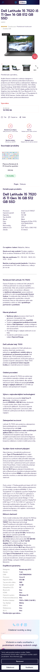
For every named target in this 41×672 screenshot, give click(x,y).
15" (20, 587)
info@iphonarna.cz (17, 624)
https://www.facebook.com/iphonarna (21, 624)
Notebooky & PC (25, 569)
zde (21, 656)
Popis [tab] (16, 184)
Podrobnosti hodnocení (24, 26)
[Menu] (23, 2)
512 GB (21, 580)
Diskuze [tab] (23, 184)
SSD (20, 582)
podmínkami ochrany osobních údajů (20, 645)
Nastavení (19, 661)
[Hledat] (3, 2)
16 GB (21, 585)
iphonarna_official (25, 624)
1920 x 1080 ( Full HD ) (27, 600)
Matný (21, 603)
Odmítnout (10, 667)
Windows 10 (23, 595)
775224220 (14, 624)
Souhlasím (29, 667)
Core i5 (22, 577)
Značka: (7, 29)
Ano (20, 590)
